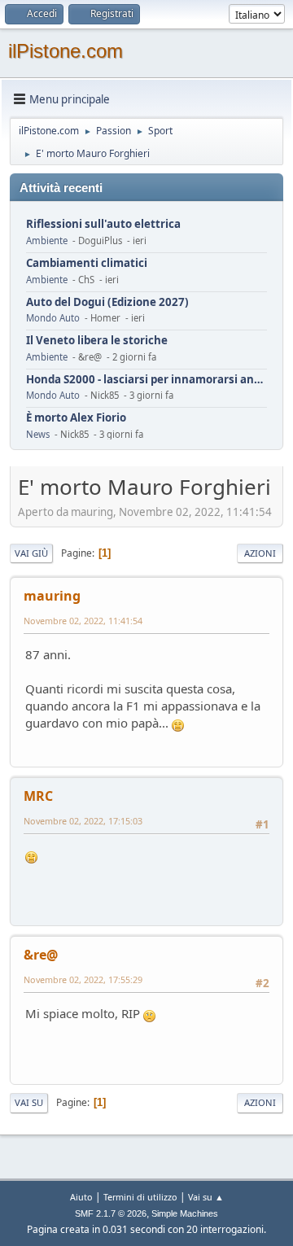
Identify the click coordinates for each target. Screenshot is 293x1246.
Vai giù (31, 553)
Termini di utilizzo (140, 1197)
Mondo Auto (53, 318)
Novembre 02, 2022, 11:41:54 (83, 620)
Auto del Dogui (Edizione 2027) (107, 302)
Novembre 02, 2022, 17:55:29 (83, 979)
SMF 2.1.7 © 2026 (110, 1213)
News (38, 434)
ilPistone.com (65, 51)
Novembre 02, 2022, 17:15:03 (83, 821)
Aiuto (81, 1197)
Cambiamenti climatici (86, 263)
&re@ (41, 955)
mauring (52, 596)
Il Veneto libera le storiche (97, 341)
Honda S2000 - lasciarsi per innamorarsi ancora (146, 380)
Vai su (29, 1102)
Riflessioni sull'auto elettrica (103, 224)
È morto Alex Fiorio (76, 418)
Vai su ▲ (206, 1197)
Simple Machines (184, 1213)
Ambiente (47, 240)
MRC (38, 796)
